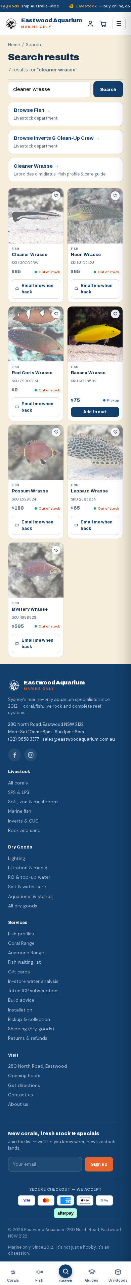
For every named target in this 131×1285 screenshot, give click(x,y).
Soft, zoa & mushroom (33, 802)
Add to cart (95, 412)
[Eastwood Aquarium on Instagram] (30, 754)
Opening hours (24, 1076)
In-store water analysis (33, 981)
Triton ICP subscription (32, 991)
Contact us (20, 1095)
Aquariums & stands (30, 896)
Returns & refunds (27, 1038)
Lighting (16, 858)
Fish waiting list (24, 962)
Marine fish (19, 811)
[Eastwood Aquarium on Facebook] (14, 754)
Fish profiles (21, 934)
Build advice (21, 1000)
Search (108, 89)
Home (14, 44)
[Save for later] (56, 195)
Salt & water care (27, 887)
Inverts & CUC (23, 821)
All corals (18, 783)
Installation (20, 1010)
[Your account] (90, 23)
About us (18, 1104)
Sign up (99, 1164)
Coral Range (21, 943)
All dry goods (22, 906)
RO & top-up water (29, 877)
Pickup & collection (29, 1019)
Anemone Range (26, 953)
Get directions (24, 1085)
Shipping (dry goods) (31, 1029)
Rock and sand (24, 830)
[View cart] (103, 23)
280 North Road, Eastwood (37, 1066)
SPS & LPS (18, 792)
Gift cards (19, 972)
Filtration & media (27, 868)
